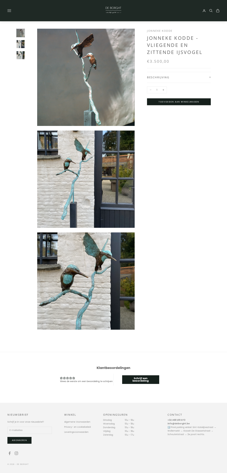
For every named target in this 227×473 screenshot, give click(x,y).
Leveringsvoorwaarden (76, 432)
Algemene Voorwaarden (77, 421)
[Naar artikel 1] (20, 33)
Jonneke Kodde (159, 31)
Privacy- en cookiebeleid (77, 426)
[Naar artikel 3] (20, 55)
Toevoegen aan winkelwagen (179, 101)
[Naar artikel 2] (20, 44)
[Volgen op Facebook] (9, 453)
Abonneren (19, 440)
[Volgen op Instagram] (16, 453)
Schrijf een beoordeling (140, 380)
